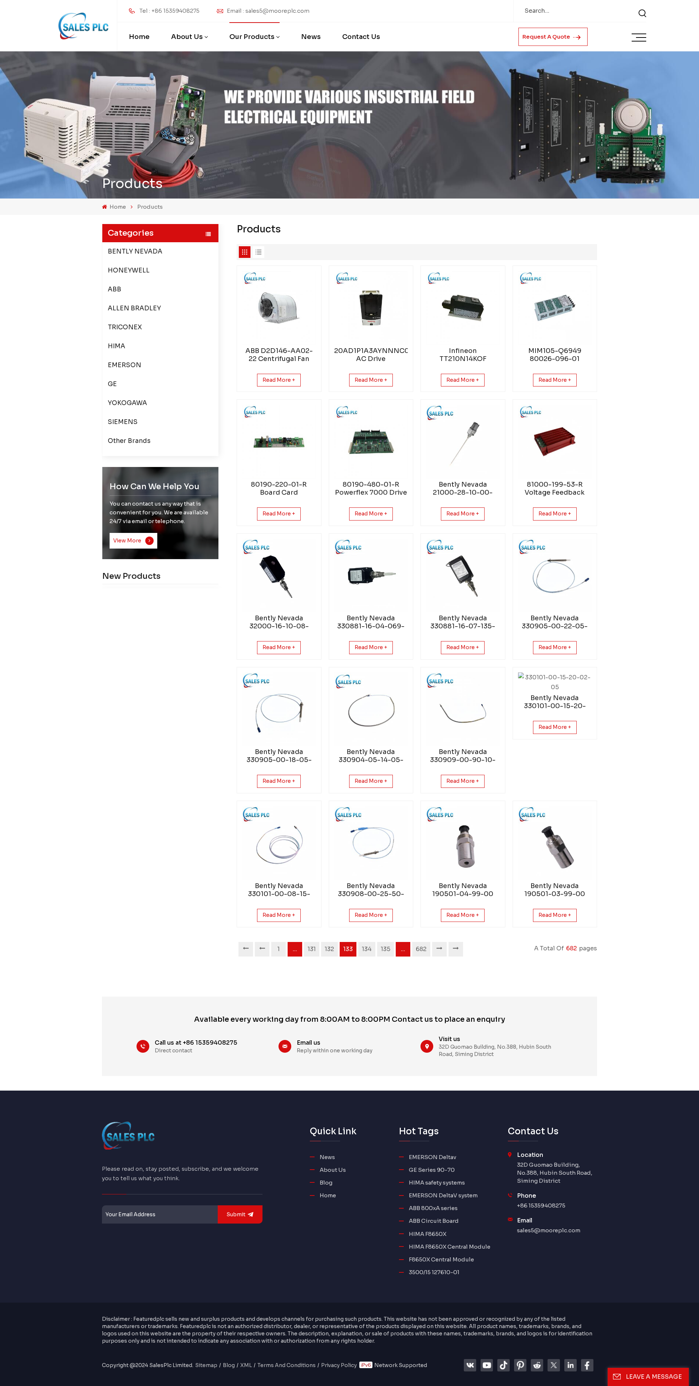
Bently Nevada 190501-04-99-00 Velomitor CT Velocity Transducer (463, 890)
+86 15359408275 (541, 1205)
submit (235, 1214)
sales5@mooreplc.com (548, 1230)
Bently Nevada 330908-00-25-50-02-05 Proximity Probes (371, 890)
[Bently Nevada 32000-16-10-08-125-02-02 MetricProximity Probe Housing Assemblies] (279, 576)
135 (385, 949)
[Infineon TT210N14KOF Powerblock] (463, 308)
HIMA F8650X (427, 1233)
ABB (114, 289)
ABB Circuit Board (434, 1220)
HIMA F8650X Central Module (449, 1246)
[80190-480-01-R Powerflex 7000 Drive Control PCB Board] (371, 442)
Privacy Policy (339, 1365)
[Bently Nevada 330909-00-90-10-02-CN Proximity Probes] (463, 709)
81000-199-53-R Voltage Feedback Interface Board (555, 488)
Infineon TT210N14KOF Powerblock (462, 355)
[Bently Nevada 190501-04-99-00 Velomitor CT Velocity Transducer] (463, 843)
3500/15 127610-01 (434, 1272)
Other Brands (129, 441)
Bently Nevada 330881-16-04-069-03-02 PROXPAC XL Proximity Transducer (371, 622)
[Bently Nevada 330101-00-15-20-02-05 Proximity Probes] (555, 682)
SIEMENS (123, 422)
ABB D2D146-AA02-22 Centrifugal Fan (279, 355)
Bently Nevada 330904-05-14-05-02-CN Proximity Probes (371, 756)
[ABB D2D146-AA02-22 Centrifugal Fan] (279, 308)
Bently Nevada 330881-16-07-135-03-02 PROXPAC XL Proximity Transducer (463, 622)
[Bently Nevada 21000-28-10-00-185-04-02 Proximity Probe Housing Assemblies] (463, 442)
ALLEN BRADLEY (134, 308)
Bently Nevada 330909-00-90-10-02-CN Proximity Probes (462, 756)
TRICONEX (125, 327)
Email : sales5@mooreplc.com (268, 10)
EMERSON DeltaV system (443, 1195)
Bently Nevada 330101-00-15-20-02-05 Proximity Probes (555, 702)
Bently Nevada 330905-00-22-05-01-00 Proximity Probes (555, 622)
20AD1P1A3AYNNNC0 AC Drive (371, 355)
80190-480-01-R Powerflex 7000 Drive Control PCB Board (371, 488)
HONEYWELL (129, 270)
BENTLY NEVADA (135, 251)
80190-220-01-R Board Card (279, 488)
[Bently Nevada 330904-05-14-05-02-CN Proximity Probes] (371, 709)
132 (329, 949)
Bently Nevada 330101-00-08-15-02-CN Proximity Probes (279, 890)
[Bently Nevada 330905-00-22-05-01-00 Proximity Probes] (555, 576)
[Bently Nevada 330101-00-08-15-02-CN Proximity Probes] (279, 843)
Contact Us (361, 37)
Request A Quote (546, 36)
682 (421, 949)
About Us (187, 37)
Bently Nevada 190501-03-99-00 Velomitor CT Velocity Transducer (554, 890)
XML (246, 1365)
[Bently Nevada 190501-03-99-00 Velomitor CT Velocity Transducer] (555, 843)
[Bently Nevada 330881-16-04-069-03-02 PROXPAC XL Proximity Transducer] (371, 576)
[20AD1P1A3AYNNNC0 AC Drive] (371, 308)
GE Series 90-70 (432, 1169)
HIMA (116, 346)
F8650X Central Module (441, 1259)
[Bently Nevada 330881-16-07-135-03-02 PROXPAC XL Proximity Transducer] (463, 576)
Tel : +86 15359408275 (169, 10)
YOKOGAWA (127, 403)
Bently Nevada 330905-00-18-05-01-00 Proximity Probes (279, 756)
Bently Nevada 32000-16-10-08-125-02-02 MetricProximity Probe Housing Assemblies (279, 622)
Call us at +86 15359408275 (196, 1043)
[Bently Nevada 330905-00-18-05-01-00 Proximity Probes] (279, 709)
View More (127, 540)
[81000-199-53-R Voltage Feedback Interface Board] (555, 442)
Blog (326, 1182)
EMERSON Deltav (432, 1157)
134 (367, 949)
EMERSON (124, 365)
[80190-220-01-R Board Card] (279, 442)
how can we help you (155, 486)
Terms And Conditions (286, 1365)
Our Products (252, 37)
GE (112, 384)
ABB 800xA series (433, 1208)
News (311, 37)
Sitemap (206, 1365)
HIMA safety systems (437, 1182)
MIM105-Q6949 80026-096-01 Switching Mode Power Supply (555, 355)
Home (139, 37)
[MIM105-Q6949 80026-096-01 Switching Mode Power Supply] (555, 308)
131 (312, 949)
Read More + (278, 380)
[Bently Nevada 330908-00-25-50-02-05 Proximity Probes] (371, 843)
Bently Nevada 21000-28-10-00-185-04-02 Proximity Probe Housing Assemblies (463, 488)
